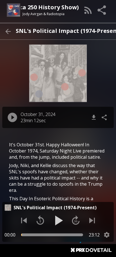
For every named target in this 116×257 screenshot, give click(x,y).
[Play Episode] (12, 117)
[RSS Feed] (88, 10)
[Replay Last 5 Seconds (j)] (40, 220)
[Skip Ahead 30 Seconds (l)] (76, 220)
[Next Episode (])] (92, 220)
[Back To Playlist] (8, 31)
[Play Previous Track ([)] (24, 220)
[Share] (102, 10)
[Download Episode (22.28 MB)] (94, 117)
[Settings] (106, 235)
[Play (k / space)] (58, 220)
